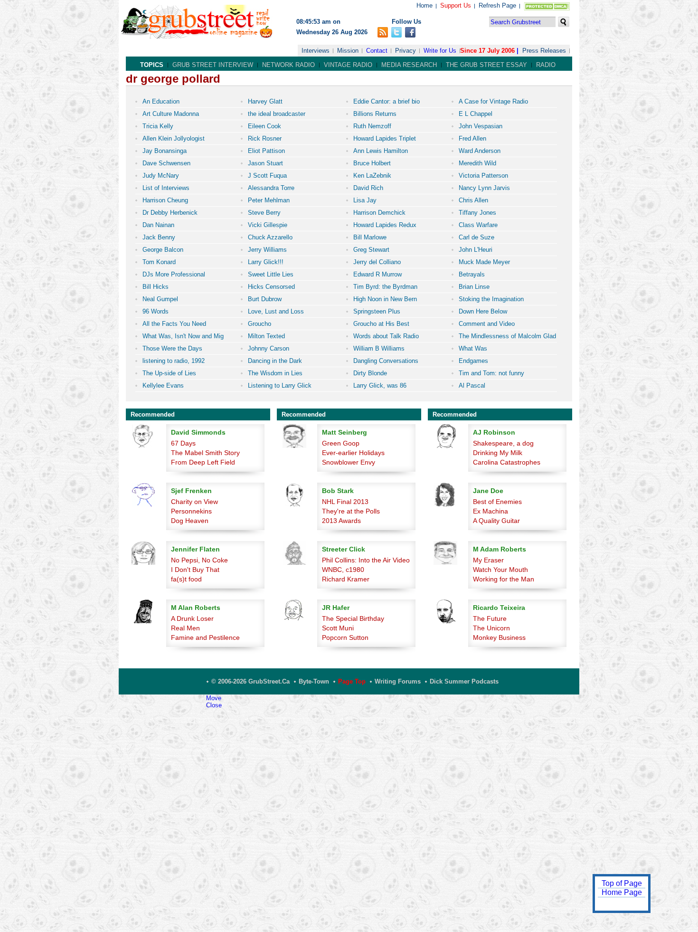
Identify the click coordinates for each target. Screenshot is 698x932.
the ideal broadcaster (276, 113)
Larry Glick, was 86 (379, 385)
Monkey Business (499, 637)
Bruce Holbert (372, 163)
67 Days (183, 443)
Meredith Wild (477, 163)
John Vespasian (480, 126)
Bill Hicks (155, 286)
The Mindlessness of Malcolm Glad (507, 336)
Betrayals (472, 274)
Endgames (473, 360)
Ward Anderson (479, 150)
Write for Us (440, 50)
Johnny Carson (268, 348)
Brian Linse (474, 286)
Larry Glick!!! (265, 262)
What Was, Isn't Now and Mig (183, 336)
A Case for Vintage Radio (493, 101)
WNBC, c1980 (343, 569)
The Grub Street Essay (486, 64)
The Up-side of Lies (169, 373)
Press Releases (544, 50)
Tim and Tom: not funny (491, 373)
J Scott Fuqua (267, 175)
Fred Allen (472, 138)
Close (214, 705)
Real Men (185, 628)
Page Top (352, 681)
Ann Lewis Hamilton (380, 150)
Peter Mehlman (269, 200)
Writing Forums (398, 681)
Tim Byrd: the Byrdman (385, 286)
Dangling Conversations (385, 360)
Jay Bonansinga (164, 150)
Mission (347, 50)
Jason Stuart (265, 163)
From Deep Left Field (203, 462)
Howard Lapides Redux (384, 224)
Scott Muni (338, 628)
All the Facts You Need (174, 323)
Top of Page (622, 883)
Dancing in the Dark (275, 360)
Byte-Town (314, 681)
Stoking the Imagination (491, 299)
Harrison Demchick (379, 212)
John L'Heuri (475, 249)
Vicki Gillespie (267, 224)
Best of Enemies (497, 501)
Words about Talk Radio (386, 336)
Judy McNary (160, 175)
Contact (376, 50)
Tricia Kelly (157, 126)
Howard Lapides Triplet (384, 138)
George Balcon (162, 249)
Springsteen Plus (376, 311)
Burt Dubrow (265, 299)
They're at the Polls (351, 511)
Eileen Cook (264, 126)
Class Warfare (478, 224)
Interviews (316, 50)
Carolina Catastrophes (506, 462)
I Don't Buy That (195, 569)
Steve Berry (264, 212)
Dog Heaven (189, 520)
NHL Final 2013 (345, 501)
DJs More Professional (173, 274)
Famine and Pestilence (205, 637)
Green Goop (340, 443)
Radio (546, 64)
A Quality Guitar (496, 520)
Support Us (455, 5)
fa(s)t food (186, 579)
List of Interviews (165, 187)
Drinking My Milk (497, 452)
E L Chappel (475, 113)
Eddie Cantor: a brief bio (386, 101)
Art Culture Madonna (170, 113)
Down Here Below (483, 311)
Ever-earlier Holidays (353, 452)
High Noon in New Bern (385, 299)
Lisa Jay (365, 200)
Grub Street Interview (212, 64)
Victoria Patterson (483, 175)
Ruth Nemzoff (372, 126)
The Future (490, 618)
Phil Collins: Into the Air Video (366, 560)
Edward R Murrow (377, 274)
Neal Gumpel (160, 299)
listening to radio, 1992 (173, 360)
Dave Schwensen (166, 163)
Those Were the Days (172, 348)
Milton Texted (266, 336)
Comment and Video (487, 323)
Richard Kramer (345, 579)
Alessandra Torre (271, 187)
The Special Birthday (353, 618)
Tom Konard (159, 262)
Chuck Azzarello (270, 237)
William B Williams (379, 348)
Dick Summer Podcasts (464, 681)
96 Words (155, 311)
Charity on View (194, 501)
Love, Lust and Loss (276, 311)
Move (213, 698)
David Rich (368, 187)
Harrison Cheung (165, 200)
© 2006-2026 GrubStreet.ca (250, 681)
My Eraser (488, 560)
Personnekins (191, 511)
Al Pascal (472, 385)
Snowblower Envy (348, 462)
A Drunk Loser (192, 618)
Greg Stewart (371, 249)
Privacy (405, 50)
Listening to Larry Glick (279, 385)
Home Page (622, 892)
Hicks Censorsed (271, 286)
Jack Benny (158, 237)
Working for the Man (503, 579)
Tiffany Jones (477, 212)
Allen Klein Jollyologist (173, 138)
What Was (473, 348)
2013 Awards (341, 520)
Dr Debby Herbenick (170, 212)
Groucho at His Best (381, 323)
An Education (160, 101)
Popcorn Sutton (345, 637)
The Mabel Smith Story (205, 452)
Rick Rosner (265, 138)
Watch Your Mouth (500, 569)
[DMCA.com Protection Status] (545, 8)
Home (424, 5)
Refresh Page (497, 5)
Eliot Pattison (266, 150)
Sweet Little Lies (270, 274)
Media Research (409, 64)
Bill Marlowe (370, 237)
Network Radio (288, 64)
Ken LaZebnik (372, 175)
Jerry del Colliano (377, 262)
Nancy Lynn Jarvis (484, 187)
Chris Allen (473, 200)
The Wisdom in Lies (275, 373)
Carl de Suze (476, 237)
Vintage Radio (348, 64)
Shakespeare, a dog (503, 443)
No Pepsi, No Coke (199, 560)
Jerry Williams (267, 249)
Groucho (259, 323)
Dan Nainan (158, 224)
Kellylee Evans (163, 385)
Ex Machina (490, 511)
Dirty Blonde (370, 373)
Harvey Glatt (265, 101)
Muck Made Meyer (484, 262)
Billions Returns (374, 113)
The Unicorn (491, 628)
